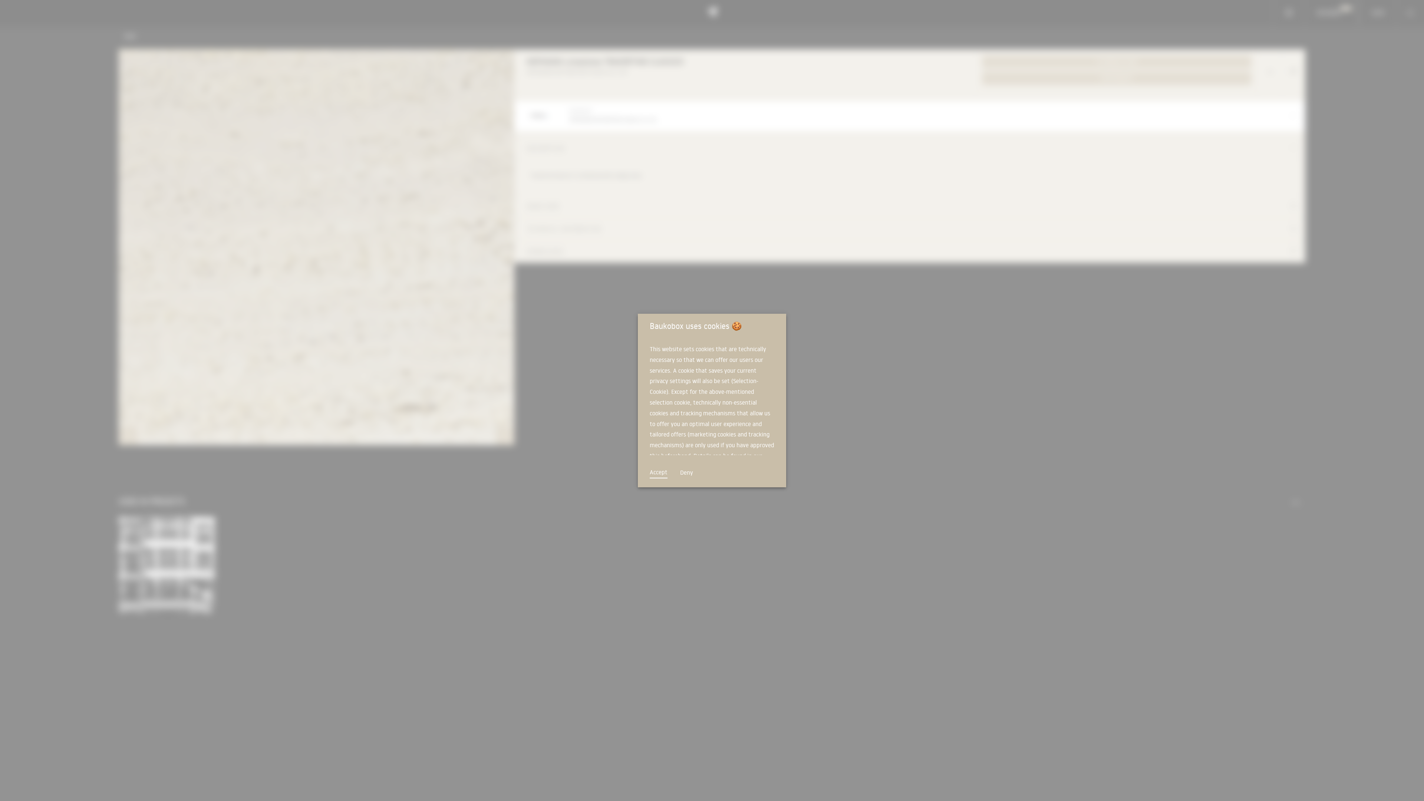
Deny (686, 472)
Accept (659, 472)
